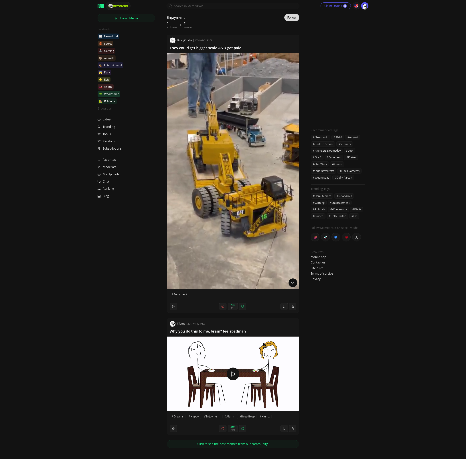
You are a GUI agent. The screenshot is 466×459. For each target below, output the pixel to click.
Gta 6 (318, 157)
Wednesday (322, 177)
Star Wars (321, 164)
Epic (104, 79)
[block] (292, 306)
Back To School (324, 144)
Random (109, 141)
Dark (104, 72)
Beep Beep (248, 416)
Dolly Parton (344, 177)
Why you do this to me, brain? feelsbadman (208, 331)
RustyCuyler (184, 40)
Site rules (317, 268)
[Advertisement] (338, 68)
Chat (106, 181)
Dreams (178, 416)
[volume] (293, 282)
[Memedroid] (101, 6)
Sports (105, 43)
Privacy (316, 279)
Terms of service (322, 274)
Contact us (318, 262)
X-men (338, 164)
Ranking (108, 188)
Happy (195, 416)
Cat (355, 216)
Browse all (105, 108)
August (353, 137)
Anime (105, 86)
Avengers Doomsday (328, 150)
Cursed (319, 216)
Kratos (352, 157)
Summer (345, 144)
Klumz (181, 323)
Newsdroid (108, 36)
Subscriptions (112, 148)
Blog (106, 196)
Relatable (107, 101)
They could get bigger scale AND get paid (205, 47)
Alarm (230, 416)
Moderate (110, 167)
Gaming (106, 50)
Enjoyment (180, 294)
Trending (109, 126)
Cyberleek (335, 157)
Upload (128, 18)
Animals (106, 58)
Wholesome (109, 94)
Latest (107, 119)
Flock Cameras (350, 171)
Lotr (350, 150)
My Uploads (111, 174)
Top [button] (105, 134)
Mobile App (318, 257)
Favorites (109, 159)
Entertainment (110, 65)
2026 (338, 137)
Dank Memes (323, 196)
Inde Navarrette (324, 171)
